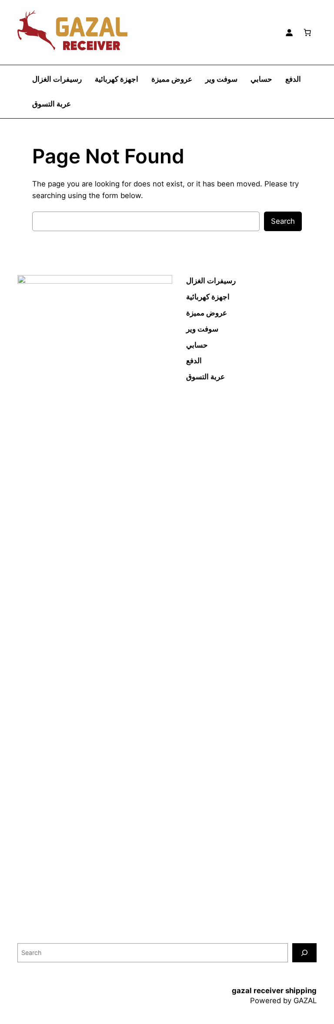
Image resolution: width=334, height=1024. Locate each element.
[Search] (304, 952)
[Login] (289, 32)
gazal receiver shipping (274, 990)
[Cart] (307, 32)
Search (283, 221)
